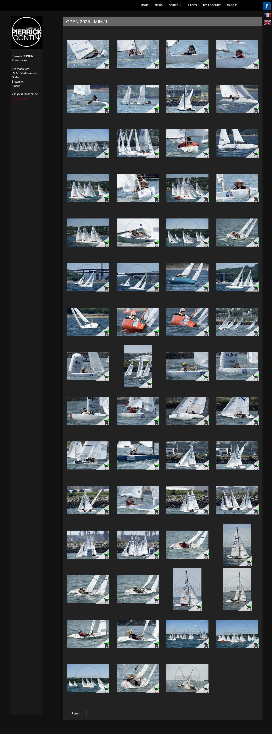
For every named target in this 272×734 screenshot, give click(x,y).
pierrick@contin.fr (20, 99)
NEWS (159, 5)
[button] (76, 713)
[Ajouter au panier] (102, 63)
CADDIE (232, 5)
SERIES (175, 6)
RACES (192, 5)
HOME (145, 5)
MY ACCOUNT (212, 5)
